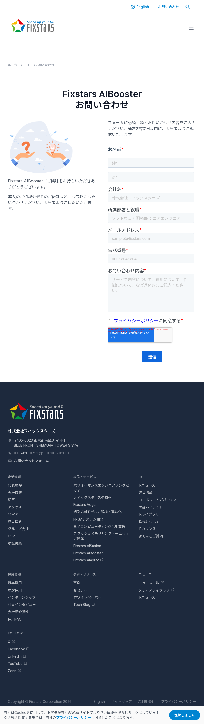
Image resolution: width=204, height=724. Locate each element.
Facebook (16, 649)
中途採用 (15, 590)
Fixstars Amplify (86, 560)
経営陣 (13, 514)
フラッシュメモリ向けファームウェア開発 (101, 535)
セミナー (80, 590)
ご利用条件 (146, 701)
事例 (76, 583)
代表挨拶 (15, 485)
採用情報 (14, 574)
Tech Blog (81, 604)
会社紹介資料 (18, 612)
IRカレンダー (149, 529)
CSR (11, 536)
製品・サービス (84, 477)
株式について (149, 522)
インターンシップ (22, 597)
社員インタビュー (22, 604)
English (142, 7)
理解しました (184, 715)
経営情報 (146, 493)
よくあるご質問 (151, 536)
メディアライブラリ (154, 590)
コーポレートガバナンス (158, 500)
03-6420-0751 (26, 453)
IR (140, 477)
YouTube (15, 663)
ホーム (18, 65)
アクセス (15, 507)
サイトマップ (121, 701)
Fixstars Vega (84, 504)
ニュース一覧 (149, 583)
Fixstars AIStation (87, 546)
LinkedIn (15, 656)
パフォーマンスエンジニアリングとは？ (101, 487)
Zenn (12, 671)
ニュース (145, 574)
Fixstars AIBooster (88, 553)
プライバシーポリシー (73, 717)
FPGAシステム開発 (88, 519)
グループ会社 (18, 529)
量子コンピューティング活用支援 (99, 526)
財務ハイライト (151, 507)
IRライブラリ (149, 514)
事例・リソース (84, 574)
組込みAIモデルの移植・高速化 (97, 512)
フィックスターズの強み (92, 497)
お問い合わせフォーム (31, 461)
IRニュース (147, 485)
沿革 (11, 500)
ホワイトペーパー (87, 597)
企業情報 (14, 477)
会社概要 (15, 493)
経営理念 (15, 522)
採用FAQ (15, 619)
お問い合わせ (168, 7)
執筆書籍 (15, 543)
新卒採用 (15, 583)
